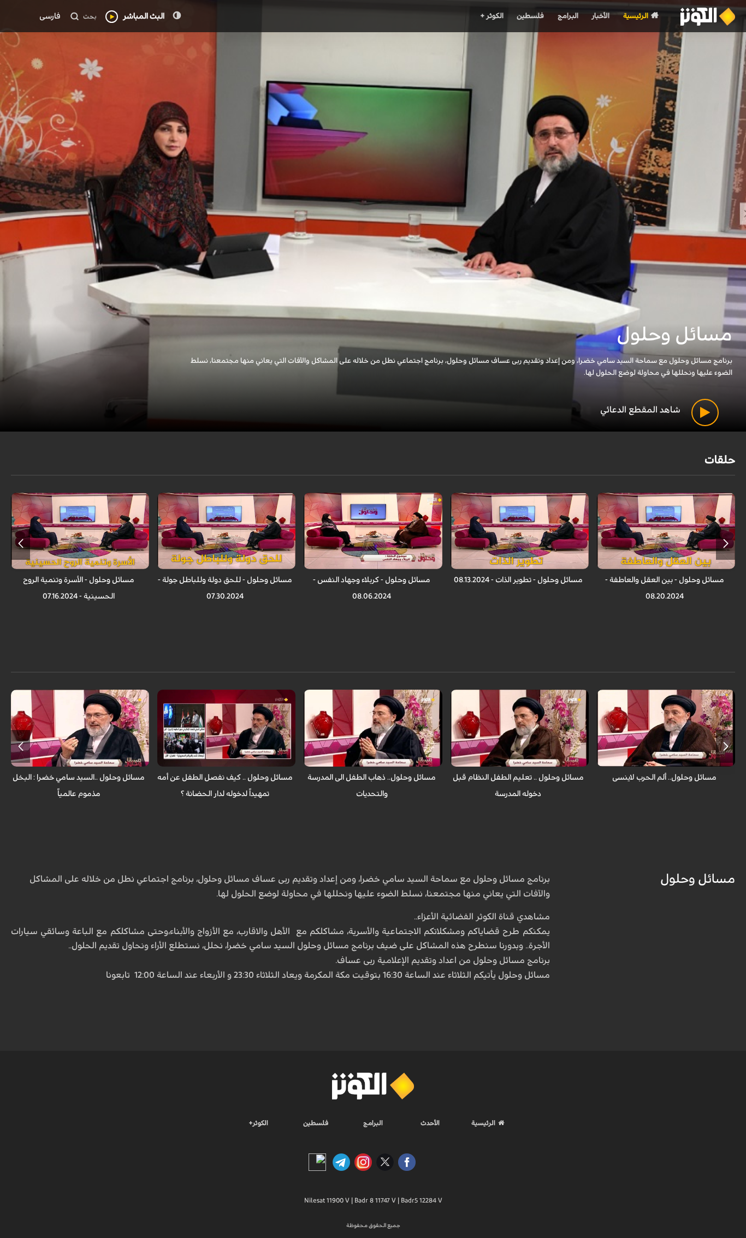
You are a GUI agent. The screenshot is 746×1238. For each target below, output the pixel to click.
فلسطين (530, 16)
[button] (725, 543)
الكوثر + (492, 16)
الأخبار (600, 16)
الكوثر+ (258, 1123)
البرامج (568, 16)
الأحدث (430, 1123)
